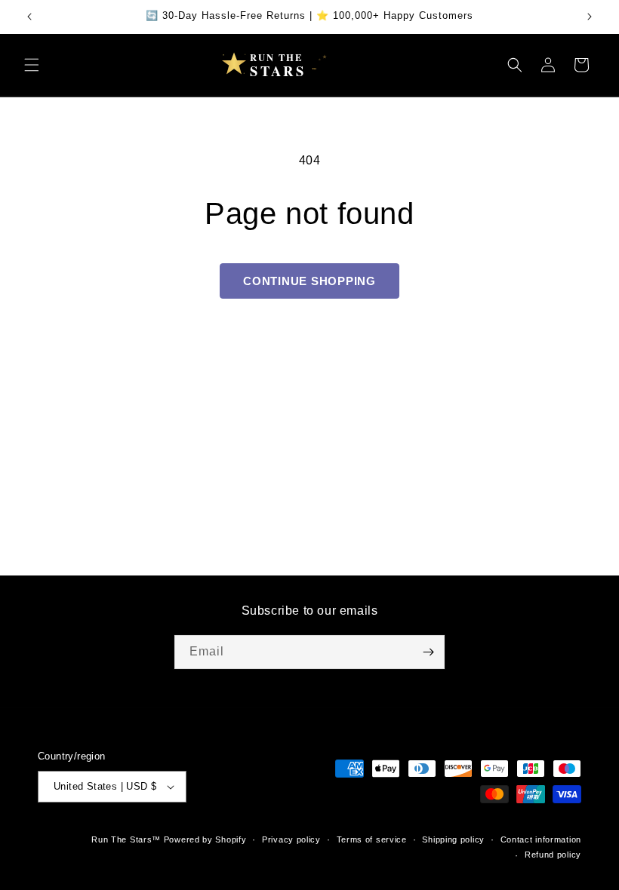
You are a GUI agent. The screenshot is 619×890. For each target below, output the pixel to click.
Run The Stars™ (126, 839)
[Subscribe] (428, 652)
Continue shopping (309, 281)
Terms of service (372, 839)
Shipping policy (453, 839)
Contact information (540, 839)
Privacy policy (291, 839)
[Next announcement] (589, 16)
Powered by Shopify (205, 839)
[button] (31, 64)
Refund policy (553, 854)
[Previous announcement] (29, 16)
